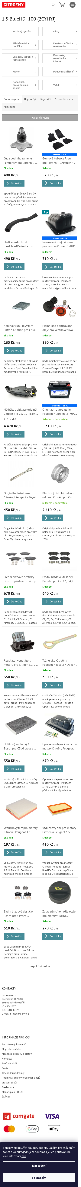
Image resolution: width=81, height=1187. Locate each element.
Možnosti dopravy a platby (17, 1054)
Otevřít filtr (40, 117)
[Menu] (72, 4)
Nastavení (39, 1166)
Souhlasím (39, 1178)
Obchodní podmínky (13, 1073)
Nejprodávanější (64, 99)
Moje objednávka (11, 1049)
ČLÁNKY (6, 1097)
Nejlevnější (30, 99)
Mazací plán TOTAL (12, 1092)
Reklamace (8, 1087)
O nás (5, 1068)
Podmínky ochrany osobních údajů (21, 1078)
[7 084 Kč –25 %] (59, 391)
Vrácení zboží (9, 1083)
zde (23, 1156)
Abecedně (9, 107)
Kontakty (7, 1059)
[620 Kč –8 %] (59, 140)
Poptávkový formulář (14, 1044)
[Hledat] (53, 4)
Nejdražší (45, 99)
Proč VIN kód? (9, 1063)
